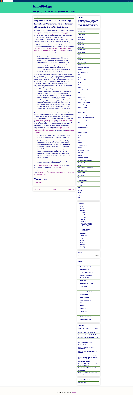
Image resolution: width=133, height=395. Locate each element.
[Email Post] (48, 171)
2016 (81, 210)
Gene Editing (81, 97)
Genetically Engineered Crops (56, 172)
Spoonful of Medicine (85, 319)
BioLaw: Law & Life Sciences (87, 266)
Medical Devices (82, 132)
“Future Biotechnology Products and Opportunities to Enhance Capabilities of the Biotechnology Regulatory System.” (51, 129)
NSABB (80, 142)
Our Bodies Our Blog (85, 300)
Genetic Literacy (82, 105)
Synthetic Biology (83, 177)
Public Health (81, 162)
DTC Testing (81, 64)
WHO (79, 192)
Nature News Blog (84, 297)
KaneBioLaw (42, 6)
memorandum (62, 50)
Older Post (71, 189)
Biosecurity (81, 44)
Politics (80, 155)
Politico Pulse (83, 311)
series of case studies (66, 120)
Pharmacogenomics (83, 150)
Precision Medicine (83, 157)
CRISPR (80, 59)
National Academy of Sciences (86, 344)
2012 (81, 244)
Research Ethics (82, 170)
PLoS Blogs (83, 308)
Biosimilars (81, 47)
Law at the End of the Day (86, 291)
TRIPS (80, 185)
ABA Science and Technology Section (88, 328)
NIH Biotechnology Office (85, 342)
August (83, 212)
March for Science (83, 130)
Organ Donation (82, 145)
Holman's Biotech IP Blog (86, 283)
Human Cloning (82, 125)
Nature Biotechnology (84, 361)
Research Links (82, 382)
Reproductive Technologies (85, 167)
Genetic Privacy (82, 107)
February (83, 235)
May (82, 219)
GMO (38, 174)
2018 (81, 206)
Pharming (81, 152)
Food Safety (81, 84)
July (82, 214)
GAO (79, 92)
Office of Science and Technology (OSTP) (45, 48)
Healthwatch (83, 280)
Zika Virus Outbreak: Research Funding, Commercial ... (86, 224)
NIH (79, 140)
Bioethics (80, 37)
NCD (79, 137)
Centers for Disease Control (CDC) (87, 334)
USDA (44, 174)
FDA (48, 172)
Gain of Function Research (85, 89)
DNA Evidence (82, 62)
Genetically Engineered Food (86, 117)
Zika (79, 197)
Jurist (79, 339)
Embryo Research (83, 72)
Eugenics (80, 77)
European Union (82, 79)
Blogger (74, 392)
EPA (45, 172)
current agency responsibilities (48, 120)
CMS (79, 57)
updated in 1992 (61, 34)
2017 (81, 208)
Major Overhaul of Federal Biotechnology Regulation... (88, 229)
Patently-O (82, 305)
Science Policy (82, 172)
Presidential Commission (85, 160)
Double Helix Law (84, 269)
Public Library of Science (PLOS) (87, 367)
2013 (81, 242)
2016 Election (81, 34)
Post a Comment (39, 182)
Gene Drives (81, 95)
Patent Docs (83, 302)
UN (79, 187)
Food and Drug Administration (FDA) (88, 337)
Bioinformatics (82, 39)
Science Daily (82, 370)
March (83, 233)
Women (80, 195)
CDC (79, 54)
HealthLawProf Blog (85, 278)
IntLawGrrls (83, 289)
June (82, 217)
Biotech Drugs (41, 172)
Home (54, 189)
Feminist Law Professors (86, 272)
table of (37, 120)
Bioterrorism (81, 52)
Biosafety (80, 42)
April (82, 221)
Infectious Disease (83, 127)
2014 (81, 240)
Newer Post (37, 189)
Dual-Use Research (83, 67)
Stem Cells (81, 175)
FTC (79, 87)
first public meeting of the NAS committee (48, 165)
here (60, 167)
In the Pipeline (83, 286)
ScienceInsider (84, 314)
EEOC (80, 69)
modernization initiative (48, 113)
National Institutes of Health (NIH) (87, 355)
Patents (80, 147)
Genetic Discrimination (84, 102)
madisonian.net (84, 294)
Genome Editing (82, 120)
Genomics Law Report (86, 275)
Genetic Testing (82, 110)
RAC (79, 165)
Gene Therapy (82, 100)
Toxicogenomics (82, 180)
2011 (81, 247)
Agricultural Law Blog (85, 264)
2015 (81, 238)
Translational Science (84, 182)
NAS (41, 174)
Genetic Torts (81, 112)
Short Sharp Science (85, 316)
